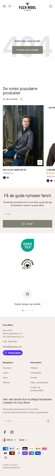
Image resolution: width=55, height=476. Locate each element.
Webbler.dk (15, 468)
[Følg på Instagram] (12, 432)
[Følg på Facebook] (5, 432)
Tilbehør (6, 382)
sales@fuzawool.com (12, 346)
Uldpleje (34, 368)
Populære (7, 368)
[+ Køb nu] (39, 162)
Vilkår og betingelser (39, 382)
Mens (5, 377)
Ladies (6, 373)
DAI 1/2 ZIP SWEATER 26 (14, 170)
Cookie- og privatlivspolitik (36, 389)
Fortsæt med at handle (27, 50)
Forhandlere (35, 373)
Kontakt (33, 377)
